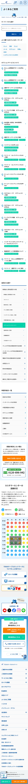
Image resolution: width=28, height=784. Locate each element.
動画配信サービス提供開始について (13, 251)
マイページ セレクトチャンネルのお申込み (13, 165)
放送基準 (3, 738)
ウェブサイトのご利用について (9, 735)
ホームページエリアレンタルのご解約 (13, 175)
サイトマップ (5, 717)
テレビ (16, 46)
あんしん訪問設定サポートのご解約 (13, 80)
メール (5, 49)
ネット (5, 46)
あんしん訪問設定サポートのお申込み (13, 69)
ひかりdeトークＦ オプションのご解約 (13, 194)
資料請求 (4, 721)
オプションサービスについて (11, 72)
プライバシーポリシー (7, 756)
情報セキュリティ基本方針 (8, 749)
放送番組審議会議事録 (7, 745)
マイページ (22, 82)
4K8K (5, 52)
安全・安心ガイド (6, 742)
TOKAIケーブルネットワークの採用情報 (12, 766)
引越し (19, 49)
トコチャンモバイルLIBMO (11, 55)
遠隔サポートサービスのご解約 (12, 137)
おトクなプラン (6, 687)
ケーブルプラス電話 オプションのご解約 (13, 218)
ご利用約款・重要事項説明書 (9, 752)
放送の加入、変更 (9, 129)
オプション (12, 49)
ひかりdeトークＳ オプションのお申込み (13, 99)
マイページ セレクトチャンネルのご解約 (13, 156)
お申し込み (4, 725)
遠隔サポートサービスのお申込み (13, 88)
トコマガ (4, 704)
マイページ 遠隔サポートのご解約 (13, 268)
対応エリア (4, 695)
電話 (10, 46)
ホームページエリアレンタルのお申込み (13, 184)
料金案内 (4, 691)
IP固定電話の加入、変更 (10, 102)
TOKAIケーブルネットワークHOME (8, 17)
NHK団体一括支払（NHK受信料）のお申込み (13, 123)
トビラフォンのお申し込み (11, 145)
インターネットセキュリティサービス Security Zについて (13, 242)
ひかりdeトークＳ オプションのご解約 (13, 230)
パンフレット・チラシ (8, 708)
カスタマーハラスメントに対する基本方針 (12, 759)
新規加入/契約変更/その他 (10, 75)
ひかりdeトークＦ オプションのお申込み (13, 206)
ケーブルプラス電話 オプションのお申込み (13, 111)
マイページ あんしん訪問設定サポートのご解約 (13, 260)
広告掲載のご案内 (6, 763)
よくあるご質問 (20, 17)
